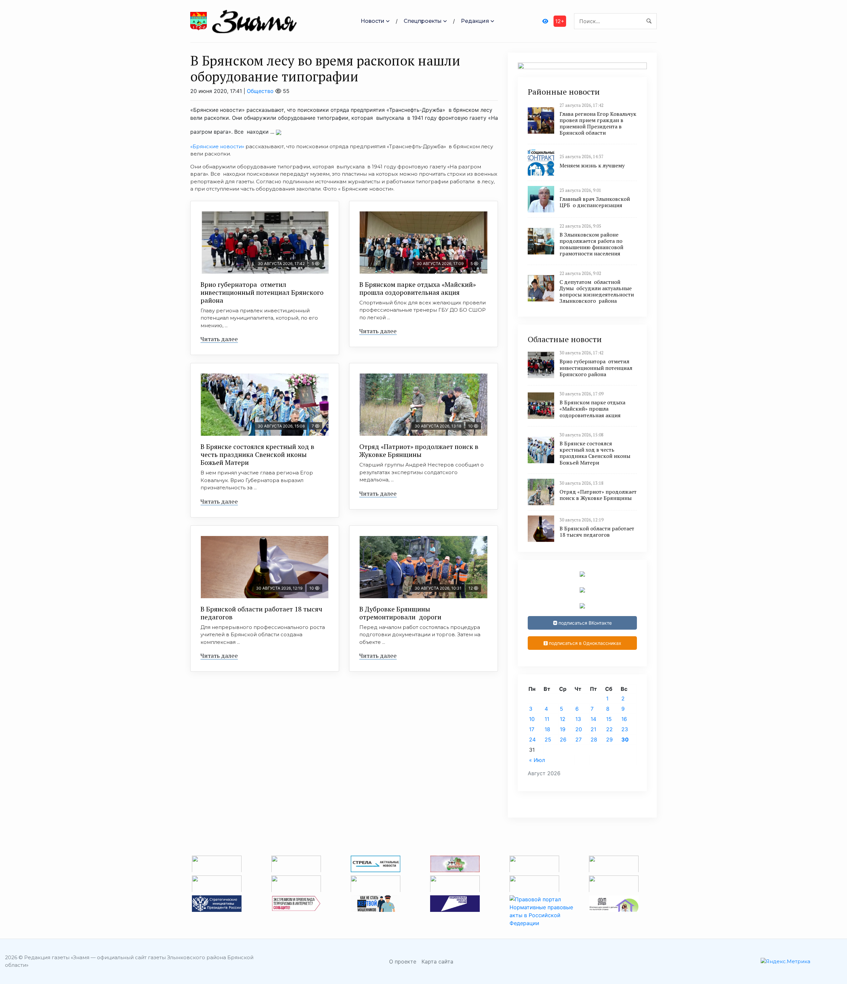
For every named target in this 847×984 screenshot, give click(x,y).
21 (593, 729)
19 (562, 729)
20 (578, 729)
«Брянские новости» (217, 146)
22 (609, 729)
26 (563, 739)
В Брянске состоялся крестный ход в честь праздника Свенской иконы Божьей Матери (257, 454)
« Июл (537, 760)
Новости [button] (372, 21)
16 (624, 719)
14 (593, 719)
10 (532, 719)
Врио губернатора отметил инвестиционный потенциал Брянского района (262, 292)
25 (548, 739)
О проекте (402, 961)
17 (531, 729)
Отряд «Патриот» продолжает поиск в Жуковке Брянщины (418, 450)
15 (609, 719)
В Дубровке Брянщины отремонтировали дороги (400, 612)
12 (562, 719)
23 (624, 729)
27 (578, 739)
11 (547, 719)
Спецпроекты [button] (423, 21)
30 (625, 739)
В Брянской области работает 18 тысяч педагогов (261, 612)
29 (609, 739)
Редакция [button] (475, 21)
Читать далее (219, 339)
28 (594, 739)
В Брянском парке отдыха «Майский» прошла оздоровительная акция (417, 288)
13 (578, 719)
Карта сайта (437, 961)
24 (532, 739)
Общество (260, 91)
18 (547, 729)
